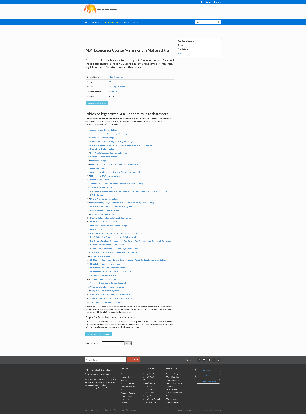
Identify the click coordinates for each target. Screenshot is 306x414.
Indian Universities (150, 402)
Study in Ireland (149, 389)
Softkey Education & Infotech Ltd (105, 275)
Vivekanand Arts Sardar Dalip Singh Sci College (111, 298)
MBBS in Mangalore (173, 396)
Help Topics (125, 399)
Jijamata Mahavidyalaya (101, 187)
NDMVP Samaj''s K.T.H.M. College (105, 222)
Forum (126, 22)
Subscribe (133, 360)
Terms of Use (131, 410)
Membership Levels (128, 387)
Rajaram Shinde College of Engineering (107, 245)
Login (208, 2)
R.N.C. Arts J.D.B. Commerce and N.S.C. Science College (114, 237)
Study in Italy (148, 386)
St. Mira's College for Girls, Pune (104, 279)
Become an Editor (127, 383)
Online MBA (125, 403)
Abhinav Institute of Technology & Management (111, 134)
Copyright (108, 410)
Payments (124, 390)
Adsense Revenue (127, 377)
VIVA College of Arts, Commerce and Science (110, 294)
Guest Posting (126, 396)
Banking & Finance (117, 86)
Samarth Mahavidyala (100, 256)
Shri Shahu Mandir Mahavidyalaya (105, 264)
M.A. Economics (116, 77)
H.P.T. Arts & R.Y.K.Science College (105, 176)
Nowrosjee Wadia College (101, 229)
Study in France (149, 393)
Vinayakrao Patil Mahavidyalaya (104, 290)
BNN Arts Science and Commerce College (108, 153)
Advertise (208, 376)
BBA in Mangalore (172, 399)
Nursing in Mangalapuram (175, 374)
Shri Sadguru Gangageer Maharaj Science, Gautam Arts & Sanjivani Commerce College (128, 260)
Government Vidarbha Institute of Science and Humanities (116, 172)
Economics (114, 91)
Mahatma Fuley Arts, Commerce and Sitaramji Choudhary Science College (122, 202)
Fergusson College (98, 168)
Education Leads (208, 370)
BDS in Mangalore (172, 377)
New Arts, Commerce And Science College (108, 225)
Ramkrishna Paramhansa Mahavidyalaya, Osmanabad (114, 248)
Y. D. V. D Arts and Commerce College (106, 302)
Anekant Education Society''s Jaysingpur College (111, 141)
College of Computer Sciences (103, 157)
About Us (89, 410)
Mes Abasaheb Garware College (104, 214)
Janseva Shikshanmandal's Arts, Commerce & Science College (117, 183)
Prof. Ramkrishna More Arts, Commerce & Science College (116, 233)
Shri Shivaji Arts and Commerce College (107, 267)
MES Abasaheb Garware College (104, 210)
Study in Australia (150, 396)
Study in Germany (150, 383)
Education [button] (95, 22)
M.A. (111, 82)
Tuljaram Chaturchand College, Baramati (108, 283)
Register (217, 2)
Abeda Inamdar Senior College (103, 130)
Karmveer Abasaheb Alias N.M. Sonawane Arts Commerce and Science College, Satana (128, 191)
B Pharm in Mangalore (174, 393)
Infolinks (124, 380)
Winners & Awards (128, 393)
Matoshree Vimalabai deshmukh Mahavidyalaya (111, 206)
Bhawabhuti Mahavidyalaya (102, 149)
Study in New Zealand (151, 399)
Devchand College (98, 160)
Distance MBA (171, 389)
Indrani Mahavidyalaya (100, 179)
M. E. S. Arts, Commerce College (104, 199)
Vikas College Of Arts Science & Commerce (109, 287)
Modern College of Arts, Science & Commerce (110, 218)
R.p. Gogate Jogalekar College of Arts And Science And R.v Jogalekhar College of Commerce (130, 241)
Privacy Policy (119, 410)
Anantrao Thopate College (102, 137)
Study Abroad (148, 374)
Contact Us (98, 410)
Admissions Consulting (129, 374)
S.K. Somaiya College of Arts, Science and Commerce (113, 252)
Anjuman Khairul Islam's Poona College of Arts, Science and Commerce (121, 145)
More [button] (135, 22)
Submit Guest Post (208, 381)
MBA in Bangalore (172, 380)
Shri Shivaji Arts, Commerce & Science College (110, 271)
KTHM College (96, 195)
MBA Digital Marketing (174, 402)
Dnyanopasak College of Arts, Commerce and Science (114, 164)
